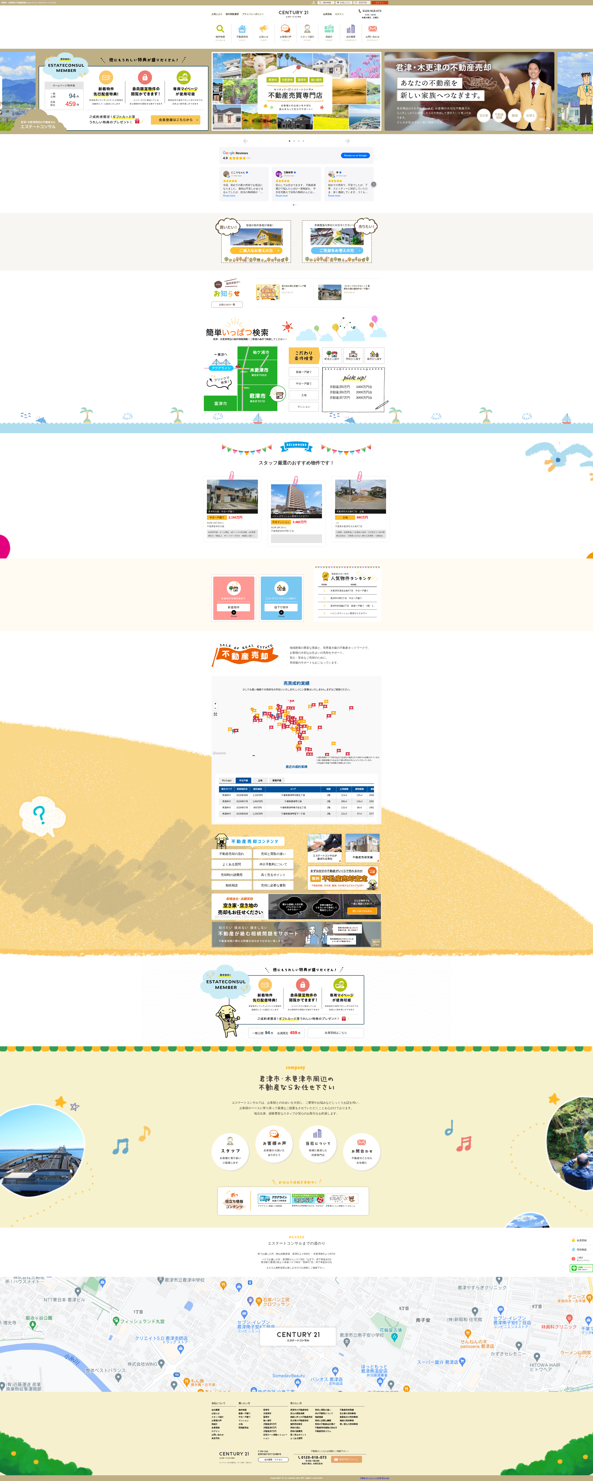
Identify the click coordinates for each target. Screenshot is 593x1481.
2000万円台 (364, 392)
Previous (245, 141)
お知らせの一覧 (227, 304)
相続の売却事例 (347, 1420)
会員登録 (327, 14)
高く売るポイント (273, 874)
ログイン (339, 14)
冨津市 (266, 1417)
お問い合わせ (218, 1435)
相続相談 (231, 885)
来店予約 (216, 1438)
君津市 (266, 1410)
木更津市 (267, 1413)
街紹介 (215, 1424)
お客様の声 (217, 1420)
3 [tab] (298, 140)
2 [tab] (294, 140)
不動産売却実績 (347, 1410)
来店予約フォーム (348, 1459)
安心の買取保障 (297, 1413)
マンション (303, 406)
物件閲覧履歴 (232, 14)
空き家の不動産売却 (299, 1420)
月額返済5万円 (340, 386)
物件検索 (243, 1410)
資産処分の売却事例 (349, 1417)
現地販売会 (244, 1427)
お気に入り (217, 14)
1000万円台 (364, 386)
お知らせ (216, 1413)
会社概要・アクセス (273, 1459)
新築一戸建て (304, 372)
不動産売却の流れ (231, 853)
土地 (304, 395)
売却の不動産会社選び (325, 1424)
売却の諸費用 (296, 1431)
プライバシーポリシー (253, 14)
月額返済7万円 (340, 397)
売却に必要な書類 (273, 885)
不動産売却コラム (323, 1431)
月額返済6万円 (340, 392)
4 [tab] (303, 140)
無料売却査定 (296, 1424)
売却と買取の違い (273, 853)
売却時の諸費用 (231, 874)
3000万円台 (364, 397)
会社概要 (216, 1410)
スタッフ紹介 (218, 1417)
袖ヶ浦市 (267, 1420)
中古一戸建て (304, 383)
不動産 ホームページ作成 (370, 1478)
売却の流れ (295, 1427)
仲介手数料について (273, 864)
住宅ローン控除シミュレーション (275, 1436)
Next (347, 141)
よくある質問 (231, 864)
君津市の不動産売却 (299, 1410)
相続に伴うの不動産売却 (301, 1417)
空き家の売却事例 (348, 1413)
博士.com (385, 1478)
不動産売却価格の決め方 (326, 1427)
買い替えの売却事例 (349, 1424)
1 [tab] (289, 140)
